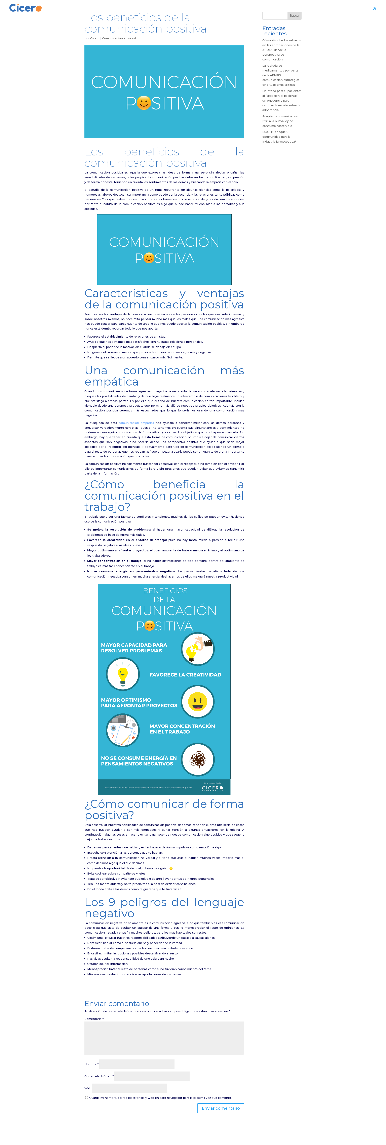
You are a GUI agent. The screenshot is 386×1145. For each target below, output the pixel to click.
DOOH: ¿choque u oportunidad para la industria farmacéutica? (279, 136)
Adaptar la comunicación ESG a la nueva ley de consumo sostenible (280, 121)
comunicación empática (136, 423)
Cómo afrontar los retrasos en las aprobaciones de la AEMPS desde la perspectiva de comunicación (281, 50)
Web (87, 1088)
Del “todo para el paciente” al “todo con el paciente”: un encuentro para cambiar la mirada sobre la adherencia (281, 100)
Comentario (94, 1019)
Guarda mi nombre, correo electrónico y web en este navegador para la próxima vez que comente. (160, 1098)
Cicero (95, 38)
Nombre (91, 1064)
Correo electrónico (99, 1076)
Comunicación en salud (119, 38)
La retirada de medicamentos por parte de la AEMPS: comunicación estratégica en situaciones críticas (281, 75)
